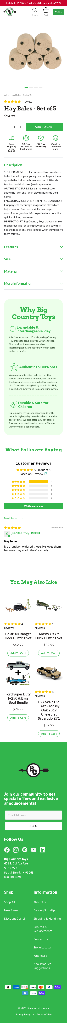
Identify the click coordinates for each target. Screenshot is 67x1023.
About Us (40, 902)
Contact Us (41, 939)
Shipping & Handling (47, 918)
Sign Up (33, 826)
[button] (26, 87)
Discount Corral (14, 918)
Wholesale (40, 956)
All (5, 95)
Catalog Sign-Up (44, 910)
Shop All (9, 902)
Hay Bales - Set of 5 (21, 95)
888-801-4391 (12, 877)
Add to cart (44, 126)
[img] (12, 528)
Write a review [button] (33, 506)
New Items (11, 910)
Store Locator (43, 947)
